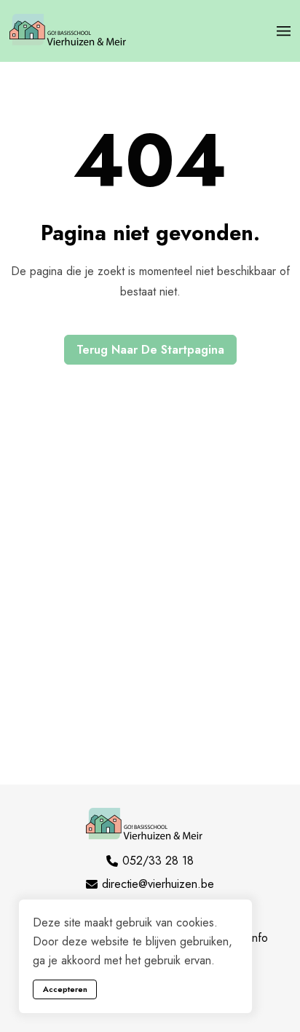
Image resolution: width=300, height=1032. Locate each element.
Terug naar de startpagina (150, 349)
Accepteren (65, 989)
